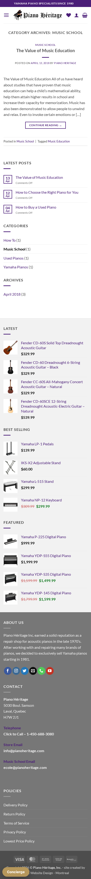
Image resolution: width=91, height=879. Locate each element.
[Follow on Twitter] (24, 671)
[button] (6, 15)
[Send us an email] (33, 671)
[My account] (76, 15)
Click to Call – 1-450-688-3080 (29, 734)
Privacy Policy (15, 832)
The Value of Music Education (45, 50)
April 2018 (12, 294)
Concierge (16, 872)
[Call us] (41, 671)
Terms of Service (16, 823)
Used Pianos (14, 258)
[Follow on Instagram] (16, 671)
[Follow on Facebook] (8, 671)
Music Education (59, 141)
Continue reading (45, 125)
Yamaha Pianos (16, 267)
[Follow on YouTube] (50, 671)
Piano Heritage (65, 62)
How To (10, 240)
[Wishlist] (68, 15)
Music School (45, 44)
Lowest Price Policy (19, 841)
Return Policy (14, 814)
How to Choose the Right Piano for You (47, 192)
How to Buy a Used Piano (36, 207)
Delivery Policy (16, 805)
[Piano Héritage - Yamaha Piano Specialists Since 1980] (38, 15)
